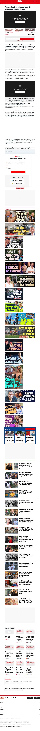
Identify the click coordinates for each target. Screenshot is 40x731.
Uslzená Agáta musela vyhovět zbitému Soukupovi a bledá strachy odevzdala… (26, 520)
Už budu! (32, 688)
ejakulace (12, 688)
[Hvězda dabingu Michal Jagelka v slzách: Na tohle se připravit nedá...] (11, 557)
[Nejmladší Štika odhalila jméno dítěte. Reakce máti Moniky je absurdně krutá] (11, 601)
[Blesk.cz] (19, 1)
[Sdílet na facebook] (28, 34)
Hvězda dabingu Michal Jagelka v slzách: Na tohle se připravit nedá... (26, 555)
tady (11, 140)
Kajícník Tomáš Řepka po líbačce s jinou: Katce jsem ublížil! (25, 591)
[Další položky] (38, 3)
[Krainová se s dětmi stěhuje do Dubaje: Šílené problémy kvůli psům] (11, 548)
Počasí (21, 681)
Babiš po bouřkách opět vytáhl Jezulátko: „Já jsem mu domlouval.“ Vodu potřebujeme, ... (9, 440)
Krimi (30, 681)
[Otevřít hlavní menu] (1, 1)
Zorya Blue (11, 32)
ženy (9, 688)
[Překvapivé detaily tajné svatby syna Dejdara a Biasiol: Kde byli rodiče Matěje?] (11, 475)
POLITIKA (7, 429)
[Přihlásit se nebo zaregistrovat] (38, 1)
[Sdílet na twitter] (29, 34)
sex (5, 688)
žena (7, 688)
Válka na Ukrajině (15, 681)
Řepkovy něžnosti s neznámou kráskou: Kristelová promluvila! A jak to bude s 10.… (26, 538)
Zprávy (7, 681)
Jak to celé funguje (20, 40)
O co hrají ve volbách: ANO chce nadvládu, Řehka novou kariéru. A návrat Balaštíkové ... (20, 440)
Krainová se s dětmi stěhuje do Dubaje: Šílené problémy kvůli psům (26, 546)
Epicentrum (26, 681)
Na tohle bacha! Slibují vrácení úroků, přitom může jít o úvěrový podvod (26, 529)
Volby (10, 681)
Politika (6, 435)
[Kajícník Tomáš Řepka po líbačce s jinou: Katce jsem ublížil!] (11, 592)
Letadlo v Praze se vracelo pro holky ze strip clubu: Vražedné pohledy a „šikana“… (25, 574)
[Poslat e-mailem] (34, 34)
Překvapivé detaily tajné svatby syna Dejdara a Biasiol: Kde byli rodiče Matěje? (26, 474)
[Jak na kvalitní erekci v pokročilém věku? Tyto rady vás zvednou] (11, 503)
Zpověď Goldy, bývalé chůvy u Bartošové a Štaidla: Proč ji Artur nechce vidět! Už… (26, 582)
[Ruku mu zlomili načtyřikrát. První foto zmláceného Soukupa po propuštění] (11, 566)
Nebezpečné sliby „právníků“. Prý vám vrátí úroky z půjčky (25, 491)
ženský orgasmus (16, 688)
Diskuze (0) (7, 34)
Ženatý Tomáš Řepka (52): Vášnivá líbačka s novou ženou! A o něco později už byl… (25, 466)
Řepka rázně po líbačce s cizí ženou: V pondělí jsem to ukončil (26, 511)
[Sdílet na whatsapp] (32, 34)
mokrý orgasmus (22, 688)
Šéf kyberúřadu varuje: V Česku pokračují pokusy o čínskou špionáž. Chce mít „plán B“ (30, 440)
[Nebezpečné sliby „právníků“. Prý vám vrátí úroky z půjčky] (11, 494)
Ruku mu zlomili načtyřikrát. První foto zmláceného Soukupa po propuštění (26, 564)
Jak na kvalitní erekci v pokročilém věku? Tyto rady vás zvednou (26, 502)
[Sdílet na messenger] (31, 34)
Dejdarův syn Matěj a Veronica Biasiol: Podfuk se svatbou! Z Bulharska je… (25, 483)
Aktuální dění (8, 679)
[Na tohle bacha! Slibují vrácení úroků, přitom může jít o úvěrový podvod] (11, 530)
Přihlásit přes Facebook (18, 180)
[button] (30, 698)
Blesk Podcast (28, 688)
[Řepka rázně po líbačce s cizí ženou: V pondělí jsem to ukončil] (11, 512)
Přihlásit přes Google (18, 183)
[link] (5, 698)
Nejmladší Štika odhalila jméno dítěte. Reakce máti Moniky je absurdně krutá (25, 600)
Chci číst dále (18, 172)
